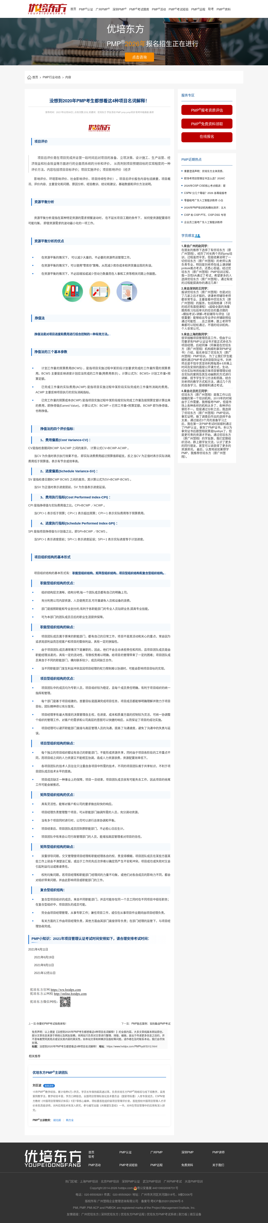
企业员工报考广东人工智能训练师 (203, 222)
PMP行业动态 (53, 77)
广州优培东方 (90, 1214)
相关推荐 (34, 1056)
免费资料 (187, 1165)
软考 (211, 9)
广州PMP (103, 9)
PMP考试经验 (179, 9)
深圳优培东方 (110, 1214)
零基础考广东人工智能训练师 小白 (203, 200)
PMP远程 (198, 9)
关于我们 (218, 1165)
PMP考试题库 (139, 9)
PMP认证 (86, 9)
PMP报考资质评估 (207, 110)
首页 (73, 9)
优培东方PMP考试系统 (161, 1214)
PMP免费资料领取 (207, 123)
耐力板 (183, 1214)
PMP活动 (159, 9)
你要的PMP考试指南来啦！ (52, 1023)
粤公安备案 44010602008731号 (157, 1188)
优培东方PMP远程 (133, 1214)
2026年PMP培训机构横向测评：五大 (205, 207)
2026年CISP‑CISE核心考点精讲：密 (205, 185)
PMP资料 (224, 9)
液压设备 (195, 1214)
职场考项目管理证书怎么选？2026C (204, 178)
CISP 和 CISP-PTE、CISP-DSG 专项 (205, 215)
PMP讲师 (218, 1152)
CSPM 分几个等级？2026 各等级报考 (205, 193)
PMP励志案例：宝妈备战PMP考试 (150, 1023)
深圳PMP (119, 9)
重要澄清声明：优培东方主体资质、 (204, 171)
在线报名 (207, 136)
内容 (68, 77)
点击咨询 (139, 57)
